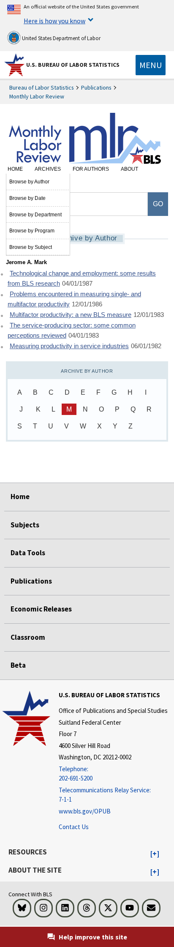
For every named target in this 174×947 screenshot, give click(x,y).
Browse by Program (31, 231)
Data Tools (28, 552)
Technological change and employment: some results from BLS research (82, 278)
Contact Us (74, 827)
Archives (48, 169)
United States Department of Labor (61, 38)
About (129, 169)
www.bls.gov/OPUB (85, 811)
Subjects (25, 524)
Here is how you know (54, 20)
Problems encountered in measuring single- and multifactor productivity (74, 299)
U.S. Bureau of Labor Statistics (73, 64)
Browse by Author (29, 182)
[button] (154, 854)
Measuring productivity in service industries (69, 346)
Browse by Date (27, 198)
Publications (96, 87)
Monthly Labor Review (36, 96)
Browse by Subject (30, 247)
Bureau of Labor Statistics (41, 87)
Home (15, 169)
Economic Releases (41, 609)
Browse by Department (35, 215)
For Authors (91, 169)
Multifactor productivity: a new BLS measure (70, 314)
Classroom (28, 637)
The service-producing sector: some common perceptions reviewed (72, 330)
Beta (18, 665)
